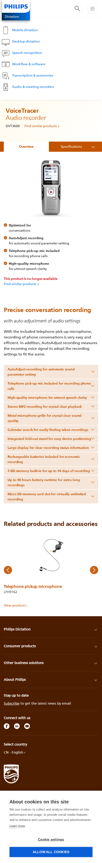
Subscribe (11, 703)
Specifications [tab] (71, 146)
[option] (51, 570)
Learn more (17, 826)
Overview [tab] (26, 146)
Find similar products (40, 126)
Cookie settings (51, 839)
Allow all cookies (51, 852)
